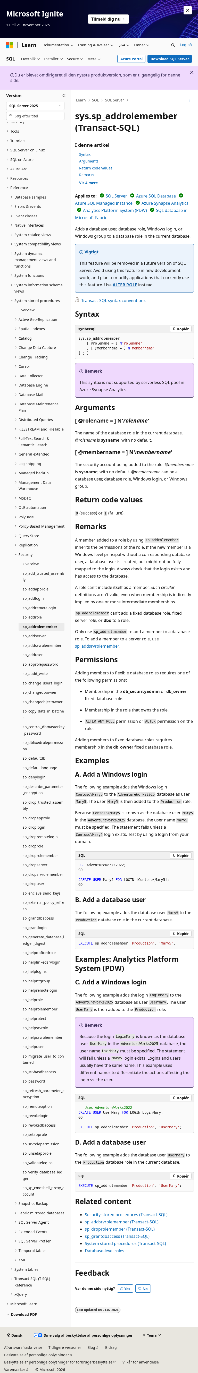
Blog (91, 1347)
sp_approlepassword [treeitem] (41, 664)
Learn (81, 100)
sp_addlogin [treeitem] (33, 598)
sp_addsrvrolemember (97, 646)
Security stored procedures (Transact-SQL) (126, 1214)
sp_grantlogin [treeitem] (35, 927)
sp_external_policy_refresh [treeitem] (43, 905)
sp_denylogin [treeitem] (34, 777)
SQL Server (114, 100)
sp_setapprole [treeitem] (35, 1134)
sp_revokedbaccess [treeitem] (39, 1125)
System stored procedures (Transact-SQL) (125, 1243)
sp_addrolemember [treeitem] (40, 626)
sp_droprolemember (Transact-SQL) (120, 1229)
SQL (95, 100)
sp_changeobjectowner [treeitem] (43, 701)
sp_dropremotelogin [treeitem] (40, 836)
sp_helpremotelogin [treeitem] (40, 990)
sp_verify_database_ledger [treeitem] (42, 1175)
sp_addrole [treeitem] (32, 617)
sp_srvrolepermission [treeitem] (41, 1144)
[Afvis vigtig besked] (188, 10)
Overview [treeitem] (27, 309)
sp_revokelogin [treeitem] (35, 1115)
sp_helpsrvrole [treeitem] (35, 1027)
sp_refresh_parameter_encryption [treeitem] (43, 1094)
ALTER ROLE (125, 285)
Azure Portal (131, 58)
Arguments (88, 161)
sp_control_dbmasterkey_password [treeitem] (43, 730)
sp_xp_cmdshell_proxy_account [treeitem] (43, 1191)
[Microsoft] (9, 45)
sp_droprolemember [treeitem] (40, 855)
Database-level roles (104, 1251)
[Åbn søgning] (173, 45)
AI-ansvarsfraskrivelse (23, 1347)
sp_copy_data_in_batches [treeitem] (43, 714)
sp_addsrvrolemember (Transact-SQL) (122, 1222)
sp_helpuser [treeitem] (33, 1046)
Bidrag (111, 1347)
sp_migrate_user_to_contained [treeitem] (43, 1059)
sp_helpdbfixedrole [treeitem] (39, 952)
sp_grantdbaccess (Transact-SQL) (117, 1236)
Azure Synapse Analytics (165, 203)
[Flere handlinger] (189, 100)
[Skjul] (64, 96)
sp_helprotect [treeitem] (34, 1018)
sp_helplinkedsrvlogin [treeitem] (42, 962)
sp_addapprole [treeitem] (35, 589)
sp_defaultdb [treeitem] (34, 758)
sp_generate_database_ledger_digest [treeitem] (43, 940)
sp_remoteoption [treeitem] (37, 1106)
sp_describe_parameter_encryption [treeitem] (43, 789)
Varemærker (14, 1369)
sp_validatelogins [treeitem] (38, 1162)
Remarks (86, 174)
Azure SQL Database (156, 196)
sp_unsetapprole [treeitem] (37, 1153)
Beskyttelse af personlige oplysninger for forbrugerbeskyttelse (58, 1362)
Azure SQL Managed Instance (104, 203)
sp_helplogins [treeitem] (35, 971)
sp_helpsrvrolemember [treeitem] (43, 1037)
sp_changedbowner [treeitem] (40, 692)
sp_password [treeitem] (34, 1081)
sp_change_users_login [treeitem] (43, 683)
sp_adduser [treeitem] (33, 654)
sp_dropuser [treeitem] (33, 883)
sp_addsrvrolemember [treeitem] (42, 645)
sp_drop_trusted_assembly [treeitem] (43, 805)
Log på (186, 44)
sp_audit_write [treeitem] (35, 673)
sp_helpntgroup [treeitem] (36, 981)
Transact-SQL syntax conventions (113, 300)
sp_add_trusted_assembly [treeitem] (43, 576)
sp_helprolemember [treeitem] (40, 1009)
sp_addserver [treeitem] (34, 635)
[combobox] (35, 106)
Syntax (84, 154)
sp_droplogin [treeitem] (34, 827)
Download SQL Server (170, 58)
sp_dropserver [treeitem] (35, 864)
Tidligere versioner (64, 1347)
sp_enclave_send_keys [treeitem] (42, 893)
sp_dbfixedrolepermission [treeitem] (43, 745)
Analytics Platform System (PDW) (115, 210)
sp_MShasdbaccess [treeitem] (39, 1071)
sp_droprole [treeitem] (33, 846)
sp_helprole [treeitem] (33, 999)
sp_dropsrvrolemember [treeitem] (43, 874)
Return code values (95, 168)
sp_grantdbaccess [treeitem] (38, 918)
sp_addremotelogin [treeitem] (39, 607)
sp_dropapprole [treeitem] (36, 818)
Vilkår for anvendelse (140, 1362)
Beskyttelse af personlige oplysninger (36, 1354)
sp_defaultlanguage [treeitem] (40, 767)
